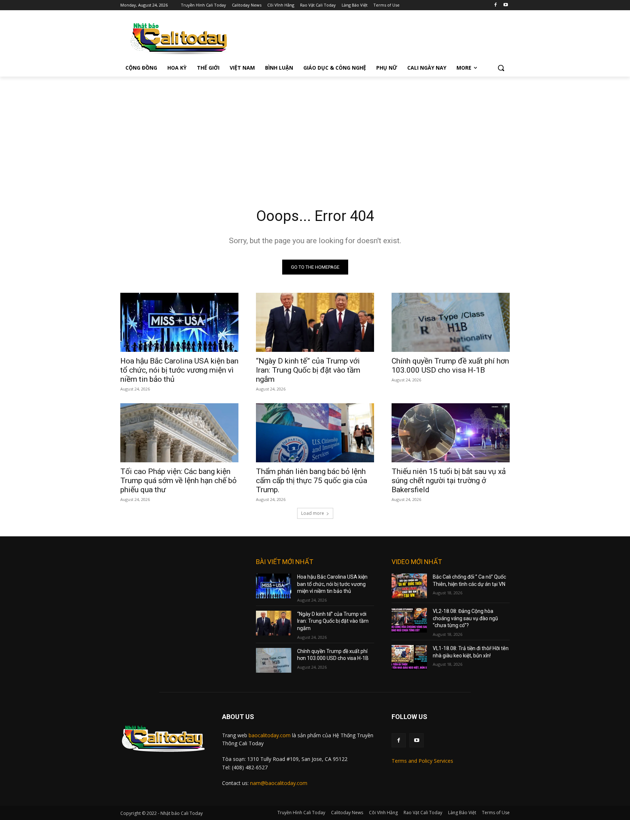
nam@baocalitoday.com (278, 783)
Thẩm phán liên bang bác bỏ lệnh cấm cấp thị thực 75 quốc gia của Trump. (311, 480)
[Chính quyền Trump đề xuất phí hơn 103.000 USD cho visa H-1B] (451, 322)
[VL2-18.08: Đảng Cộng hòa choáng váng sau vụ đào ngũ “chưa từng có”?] (409, 620)
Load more (312, 513)
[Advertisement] (315, 131)
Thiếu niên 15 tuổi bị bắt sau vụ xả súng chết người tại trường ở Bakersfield (449, 480)
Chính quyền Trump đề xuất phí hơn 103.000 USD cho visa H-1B (450, 365)
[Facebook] (495, 5)
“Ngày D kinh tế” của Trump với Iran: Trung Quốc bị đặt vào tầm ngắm (308, 370)
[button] (501, 68)
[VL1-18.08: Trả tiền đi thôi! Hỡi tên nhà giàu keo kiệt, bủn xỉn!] (409, 657)
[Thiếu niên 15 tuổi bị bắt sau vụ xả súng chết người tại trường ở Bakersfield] (451, 432)
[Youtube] (505, 5)
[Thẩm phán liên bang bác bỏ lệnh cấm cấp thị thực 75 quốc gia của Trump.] (315, 432)
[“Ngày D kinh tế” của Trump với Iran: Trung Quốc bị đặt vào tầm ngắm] (315, 322)
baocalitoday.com (270, 735)
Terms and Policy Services (422, 760)
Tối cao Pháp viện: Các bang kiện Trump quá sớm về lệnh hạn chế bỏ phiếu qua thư (178, 480)
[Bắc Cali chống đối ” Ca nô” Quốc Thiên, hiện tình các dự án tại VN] (409, 586)
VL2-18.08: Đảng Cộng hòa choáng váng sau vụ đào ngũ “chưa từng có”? (465, 618)
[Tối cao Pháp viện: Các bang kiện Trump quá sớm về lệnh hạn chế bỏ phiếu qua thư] (179, 432)
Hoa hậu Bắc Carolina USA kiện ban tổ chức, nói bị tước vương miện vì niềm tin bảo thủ (179, 370)
